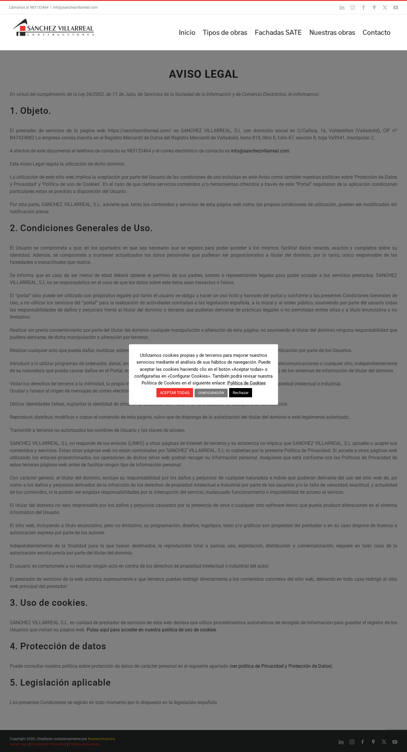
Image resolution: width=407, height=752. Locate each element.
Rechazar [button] (240, 392)
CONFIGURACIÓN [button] (211, 393)
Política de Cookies (246, 383)
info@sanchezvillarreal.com (75, 7)
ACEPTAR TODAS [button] (174, 392)
